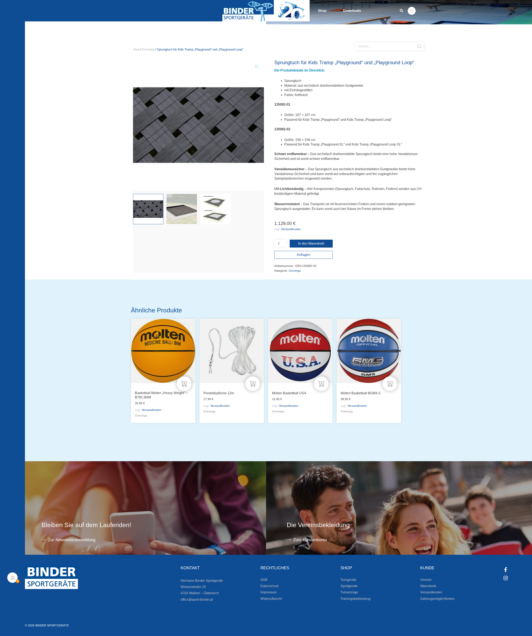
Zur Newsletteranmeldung (71, 539)
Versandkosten (291, 229)
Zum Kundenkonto (310, 539)
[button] (402, 11)
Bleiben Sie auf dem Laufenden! (86, 524)
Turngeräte (348, 580)
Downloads (352, 10)
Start (136, 49)
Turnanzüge (349, 592)
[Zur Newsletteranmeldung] (44, 540)
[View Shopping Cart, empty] (12, 577)
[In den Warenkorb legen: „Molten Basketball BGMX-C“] (390, 383)
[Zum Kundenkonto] (289, 540)
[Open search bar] (357, 40)
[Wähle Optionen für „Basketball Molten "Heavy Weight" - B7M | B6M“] (184, 383)
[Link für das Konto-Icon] (412, 11)
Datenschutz (269, 586)
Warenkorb (428, 586)
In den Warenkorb (311, 243)
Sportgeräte (349, 586)
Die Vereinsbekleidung (318, 524)
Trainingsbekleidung (355, 598)
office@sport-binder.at (197, 599)
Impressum (268, 592)
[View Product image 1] (148, 209)
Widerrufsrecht (271, 598)
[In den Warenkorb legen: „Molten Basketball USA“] (321, 383)
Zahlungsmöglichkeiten (437, 598)
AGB (263, 580)
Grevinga (148, 49)
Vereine (426, 580)
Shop (322, 10)
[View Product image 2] (181, 209)
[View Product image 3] (215, 209)
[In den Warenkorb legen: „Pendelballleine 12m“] (252, 383)
